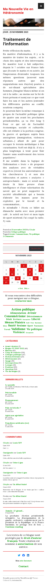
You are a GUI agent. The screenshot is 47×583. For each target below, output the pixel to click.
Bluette (8, 350)
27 (6, 282)
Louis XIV (17, 443)
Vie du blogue (11, 371)
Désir (9, 319)
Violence (19, 332)
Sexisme (21, 325)
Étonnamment (11, 400)
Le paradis (10, 385)
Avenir (12, 234)
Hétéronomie (11, 359)
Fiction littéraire (13, 357)
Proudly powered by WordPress (16, 578)
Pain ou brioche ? (13, 408)
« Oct (20, 288)
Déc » (26, 288)
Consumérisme (22, 234)
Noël (27, 323)
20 (6, 278)
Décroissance (34, 316)
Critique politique (18, 232)
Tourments (38, 326)
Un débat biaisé (20, 484)
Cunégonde (8, 453)
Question (9, 369)
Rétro (5, 326)
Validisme (18, 329)
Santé (12, 325)
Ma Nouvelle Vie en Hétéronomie (18, 11)
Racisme (38, 323)
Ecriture (17, 319)
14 (12, 274)
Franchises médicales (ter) (17, 423)
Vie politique (34, 234)
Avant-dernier (11, 346)
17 (30, 274)
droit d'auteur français (24, 539)
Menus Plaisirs (15, 322)
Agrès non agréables (14, 415)
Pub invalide (11, 392)
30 (24, 282)
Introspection (11, 363)
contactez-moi (23, 300)
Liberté (35, 319)
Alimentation (18, 313)
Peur (32, 323)
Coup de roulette (13, 352)
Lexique (9, 365)
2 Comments (8, 236)
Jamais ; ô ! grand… (14, 511)
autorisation (25, 543)
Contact (23, 566)
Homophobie (26, 319)
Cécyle (32, 230)
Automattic (17, 580)
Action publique (23, 309)
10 (30, 270)
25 (36, 278)
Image (8, 361)
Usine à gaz (18, 463)
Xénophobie (30, 332)
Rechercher (36, 248)
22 (18, 278)
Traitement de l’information (17, 41)
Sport (30, 326)
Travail (7, 329)
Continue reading (14, 527)
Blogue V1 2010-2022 (14, 348)
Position (9, 367)
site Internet (26, 561)
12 (41, 270)
